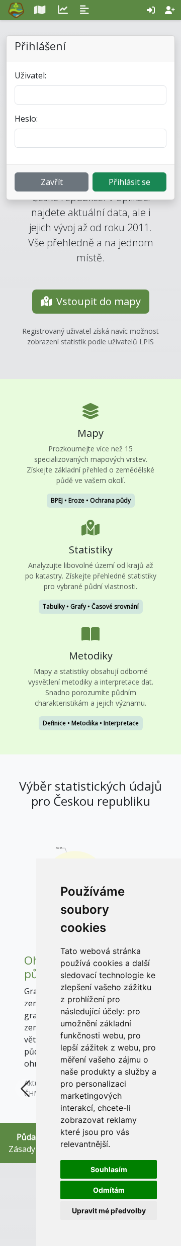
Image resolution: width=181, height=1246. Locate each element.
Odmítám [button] (109, 1190)
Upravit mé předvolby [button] (109, 1210)
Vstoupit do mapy (98, 301)
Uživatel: (30, 75)
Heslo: (26, 118)
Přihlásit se (129, 181)
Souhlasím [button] (108, 1169)
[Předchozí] (25, 959)
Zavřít (52, 181)
